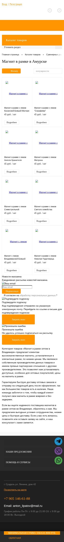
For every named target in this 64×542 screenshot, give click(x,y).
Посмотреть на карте (15, 489)
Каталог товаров (16, 40)
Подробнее (12, 122)
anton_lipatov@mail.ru (27, 506)
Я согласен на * (30, 295)
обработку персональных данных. (38, 295)
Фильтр (14, 71)
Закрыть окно (18, 319)
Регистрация (16, 4)
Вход (4, 4)
